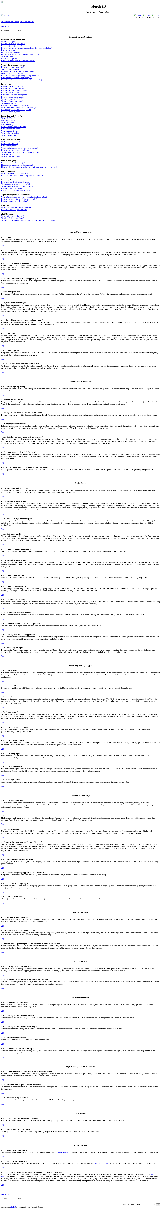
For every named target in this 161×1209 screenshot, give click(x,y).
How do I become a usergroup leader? (15, 150)
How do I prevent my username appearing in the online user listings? (26, 48)
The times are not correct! (10, 69)
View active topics (27, 22)
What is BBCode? (8, 118)
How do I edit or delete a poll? (12, 97)
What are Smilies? (8, 122)
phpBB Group (63, 1152)
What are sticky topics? (9, 131)
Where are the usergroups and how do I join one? (19, 148)
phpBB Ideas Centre (101, 1163)
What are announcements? (11, 129)
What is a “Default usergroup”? (13, 154)
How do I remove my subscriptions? (14, 201)
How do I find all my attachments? (14, 210)
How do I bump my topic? (11, 112)
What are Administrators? (10, 142)
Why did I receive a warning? (12, 103)
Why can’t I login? (8, 42)
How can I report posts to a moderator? (15, 105)
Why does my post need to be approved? (16, 110)
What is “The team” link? (10, 156)
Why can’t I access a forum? (11, 99)
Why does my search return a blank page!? (17, 186)
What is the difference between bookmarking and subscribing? (24, 197)
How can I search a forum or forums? (15, 182)
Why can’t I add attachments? (12, 101)
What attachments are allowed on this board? (17, 207)
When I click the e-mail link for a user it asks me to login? (22, 80)
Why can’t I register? (9, 59)
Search (157, 15)
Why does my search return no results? (15, 184)
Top (2, 245)
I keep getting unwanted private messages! (17, 165)
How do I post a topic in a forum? (13, 86)
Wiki (139, 15)
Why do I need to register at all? (13, 44)
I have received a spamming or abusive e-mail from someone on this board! (29, 167)
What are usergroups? (9, 146)
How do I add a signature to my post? (15, 90)
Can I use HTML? (8, 120)
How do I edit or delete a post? (12, 88)
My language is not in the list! (12, 73)
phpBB (13, 1207)
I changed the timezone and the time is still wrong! (20, 71)
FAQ (147, 15)
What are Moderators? (9, 144)
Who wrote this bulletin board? (12, 216)
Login (6, 15)
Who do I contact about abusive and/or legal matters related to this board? (28, 220)
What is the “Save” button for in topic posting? (18, 107)
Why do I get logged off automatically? (15, 46)
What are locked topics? (10, 133)
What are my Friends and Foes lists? (14, 173)
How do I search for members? (12, 188)
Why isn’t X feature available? (12, 218)
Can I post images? (8, 125)
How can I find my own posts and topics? (16, 190)
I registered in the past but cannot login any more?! (20, 54)
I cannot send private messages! (13, 163)
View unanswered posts (10, 22)
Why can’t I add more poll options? (14, 95)
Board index (5, 26)
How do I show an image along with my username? (20, 76)
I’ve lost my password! (9, 50)
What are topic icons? (9, 135)
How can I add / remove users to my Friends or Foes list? (22, 176)
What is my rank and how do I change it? (16, 78)
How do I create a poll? (10, 93)
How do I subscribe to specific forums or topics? (19, 199)
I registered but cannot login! (12, 52)
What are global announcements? (13, 127)
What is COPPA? (7, 56)
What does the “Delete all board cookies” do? (18, 61)
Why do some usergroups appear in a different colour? (21, 152)
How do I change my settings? (12, 67)
